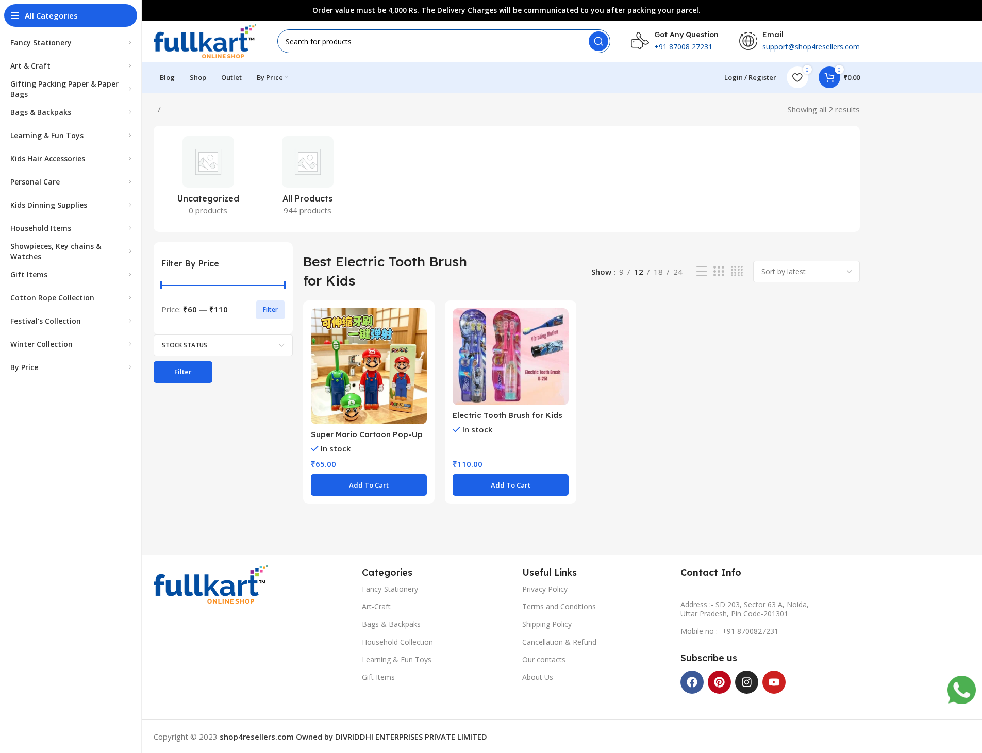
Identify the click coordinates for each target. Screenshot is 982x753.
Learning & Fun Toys (396, 659)
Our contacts (543, 659)
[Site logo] (205, 40)
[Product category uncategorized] (208, 179)
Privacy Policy (545, 589)
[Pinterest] (719, 682)
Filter (270, 309)
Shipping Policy (547, 624)
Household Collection (397, 642)
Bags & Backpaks (391, 624)
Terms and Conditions (559, 606)
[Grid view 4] (737, 271)
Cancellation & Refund (559, 642)
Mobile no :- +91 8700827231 (729, 631)
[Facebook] (692, 682)
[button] (369, 485)
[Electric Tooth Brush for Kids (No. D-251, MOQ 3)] (511, 356)
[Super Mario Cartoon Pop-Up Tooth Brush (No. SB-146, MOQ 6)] (369, 366)
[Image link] (211, 583)
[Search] (598, 41)
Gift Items (378, 677)
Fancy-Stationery (390, 589)
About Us (537, 677)
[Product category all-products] (307, 179)
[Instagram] (746, 682)
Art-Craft (376, 606)
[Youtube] (774, 682)
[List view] (701, 271)
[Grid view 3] (718, 271)
